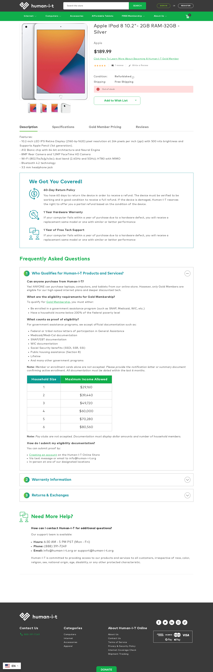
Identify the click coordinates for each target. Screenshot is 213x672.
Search (137, 6)
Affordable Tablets (102, 16)
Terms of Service (117, 642)
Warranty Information (48, 479)
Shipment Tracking (118, 654)
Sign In (163, 6)
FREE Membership (132, 16)
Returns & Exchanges (47, 495)
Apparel (68, 646)
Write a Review (138, 65)
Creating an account (43, 455)
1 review (117, 65)
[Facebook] (158, 622)
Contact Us (114, 638)
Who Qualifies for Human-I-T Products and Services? (75, 273)
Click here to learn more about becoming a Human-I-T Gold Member (136, 59)
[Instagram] (178, 622)
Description (29, 127)
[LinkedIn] (171, 622)
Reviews (142, 127)
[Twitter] (165, 622)
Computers (52, 16)
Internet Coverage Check (122, 650)
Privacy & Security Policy (122, 646)
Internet (29, 16)
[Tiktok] (184, 622)
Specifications (63, 127)
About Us (159, 16)
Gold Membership (58, 302)
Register (185, 6)
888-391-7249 (32, 634)
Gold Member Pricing (105, 127)
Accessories (76, 16)
